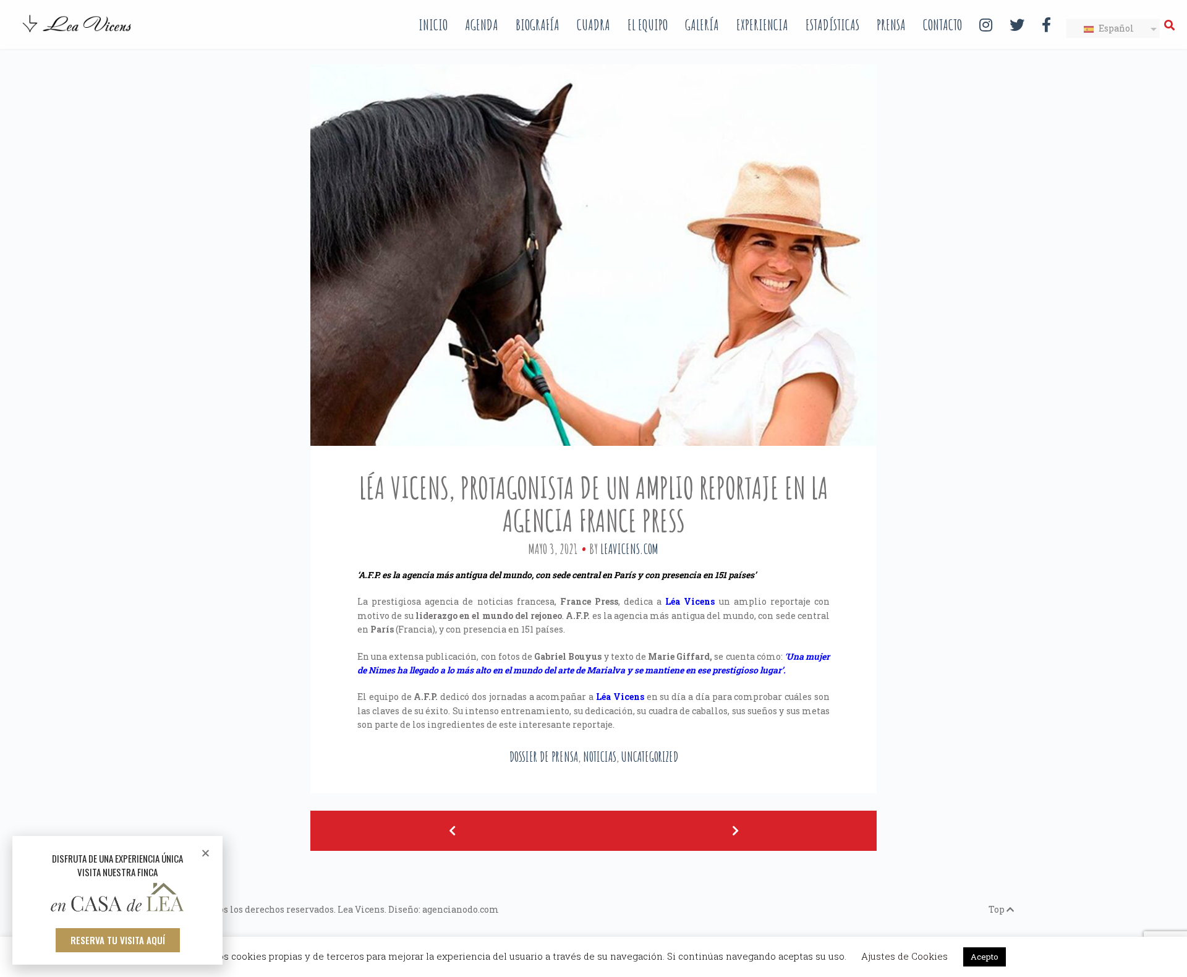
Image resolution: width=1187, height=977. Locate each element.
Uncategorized (649, 756)
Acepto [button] (984, 956)
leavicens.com (629, 548)
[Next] (735, 831)
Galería (702, 24)
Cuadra (593, 24)
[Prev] (452, 831)
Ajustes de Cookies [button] (904, 956)
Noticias (599, 756)
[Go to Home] (78, 33)
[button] (118, 940)
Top (997, 909)
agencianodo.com (460, 909)
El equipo (648, 24)
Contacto (942, 24)
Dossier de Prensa (543, 756)
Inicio (433, 24)
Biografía (537, 24)
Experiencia (762, 24)
